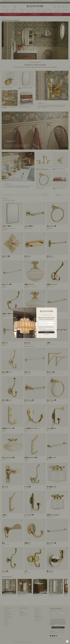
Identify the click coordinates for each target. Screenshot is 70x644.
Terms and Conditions (50, 330)
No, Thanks (46, 334)
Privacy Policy (44, 330)
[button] (67, 641)
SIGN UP (46, 332)
